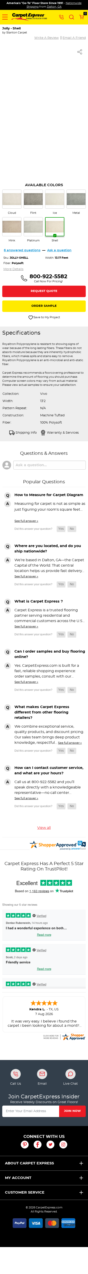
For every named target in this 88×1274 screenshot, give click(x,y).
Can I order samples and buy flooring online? (49, 654)
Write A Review (46, 38)
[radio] (11, 202)
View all (44, 828)
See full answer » (26, 521)
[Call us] (61, 17)
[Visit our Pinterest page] (25, 1144)
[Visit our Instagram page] (63, 1144)
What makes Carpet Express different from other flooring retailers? (41, 712)
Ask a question (59, 250)
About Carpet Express (29, 1163)
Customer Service (24, 1192)
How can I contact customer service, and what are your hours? (48, 770)
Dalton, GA (54, 6)
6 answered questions (22, 250)
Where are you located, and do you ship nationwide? (47, 548)
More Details (13, 269)
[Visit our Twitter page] (50, 1144)
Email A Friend (74, 38)
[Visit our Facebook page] (38, 1144)
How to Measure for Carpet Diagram (48, 495)
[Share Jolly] (80, 52)
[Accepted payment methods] (44, 1222)
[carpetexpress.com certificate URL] (64, 1036)
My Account (18, 1178)
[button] (5, 17)
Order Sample (44, 306)
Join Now (72, 1111)
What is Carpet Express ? (38, 601)
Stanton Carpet (16, 32)
